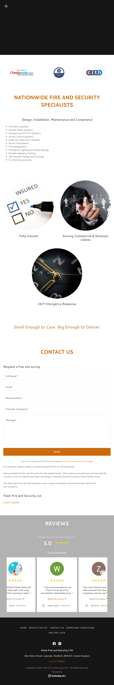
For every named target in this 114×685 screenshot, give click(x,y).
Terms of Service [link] (82, 461)
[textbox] (57, 376)
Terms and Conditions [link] (80, 627)
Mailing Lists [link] (57, 632)
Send (57, 451)
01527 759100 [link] (11, 502)
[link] (15, 598)
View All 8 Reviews (57, 552)
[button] (15, 6)
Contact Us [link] (57, 627)
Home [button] (23, 627)
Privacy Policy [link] (66, 461)
